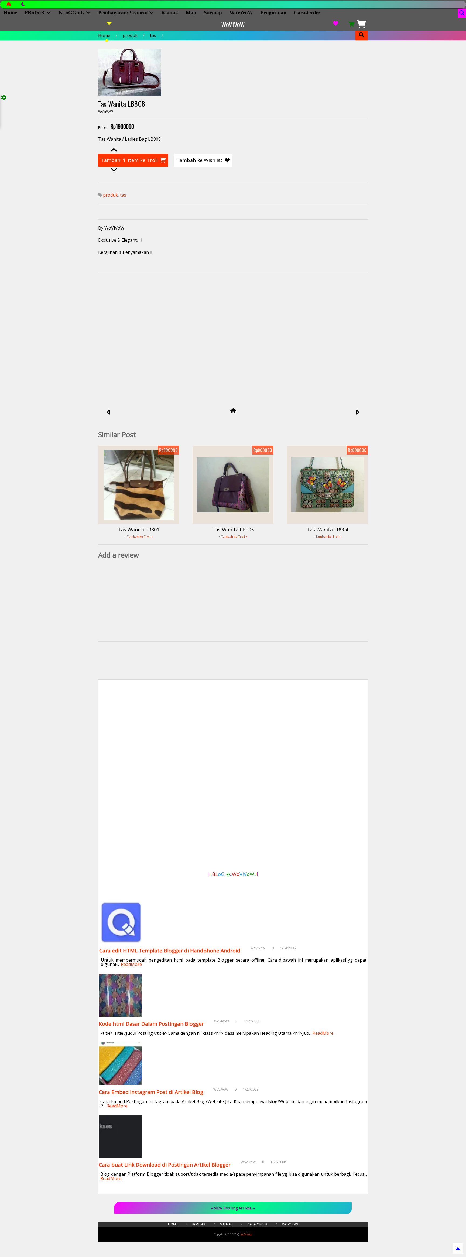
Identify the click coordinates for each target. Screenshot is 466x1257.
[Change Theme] (20, 6)
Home (10, 12)
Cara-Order (307, 12)
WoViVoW (241, 12)
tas (153, 35)
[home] (233, 411)
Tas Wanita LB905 (233, 529)
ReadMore (131, 964)
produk (130, 35)
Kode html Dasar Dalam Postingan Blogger (151, 1023)
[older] (357, 413)
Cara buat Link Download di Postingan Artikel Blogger (165, 1164)
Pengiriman (273, 12)
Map (191, 12)
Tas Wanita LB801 (138, 529)
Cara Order (257, 1224)
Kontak (169, 12)
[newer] (108, 413)
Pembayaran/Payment (123, 12)
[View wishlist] (335, 24)
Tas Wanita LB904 (327, 529)
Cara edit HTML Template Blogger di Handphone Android (169, 950)
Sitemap (213, 12)
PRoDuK (35, 12)
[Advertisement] (233, 329)
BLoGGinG (72, 12)
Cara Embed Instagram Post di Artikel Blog (151, 1092)
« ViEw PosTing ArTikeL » (233, 1208)
